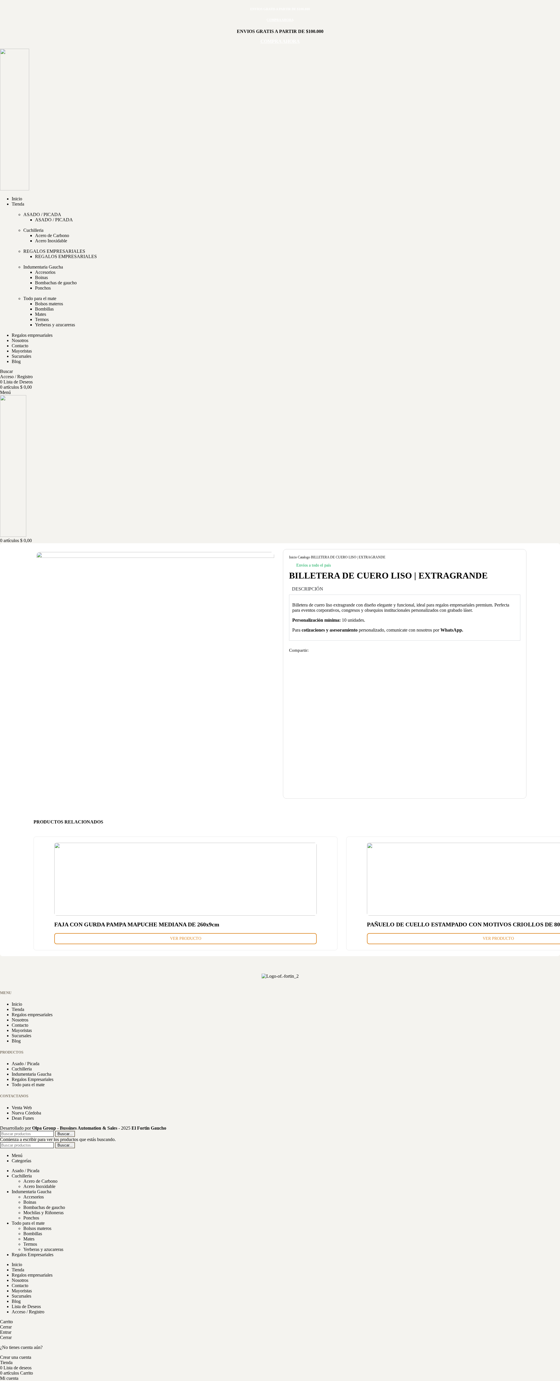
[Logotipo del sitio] (14, 188)
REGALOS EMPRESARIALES (54, 251)
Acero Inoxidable (51, 240)
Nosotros (20, 1019)
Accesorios (45, 272)
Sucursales (21, 1035)
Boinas (41, 277)
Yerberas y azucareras (55, 324)
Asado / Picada (25, 1063)
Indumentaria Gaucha (43, 266)
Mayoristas (22, 1030)
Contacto (20, 1025)
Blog (16, 1040)
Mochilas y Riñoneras (43, 1212)
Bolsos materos (49, 303)
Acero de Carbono (52, 235)
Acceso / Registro (28, 1311)
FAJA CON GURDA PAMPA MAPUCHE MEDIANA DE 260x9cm (136, 924)
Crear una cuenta (15, 1357)
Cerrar (6, 1326)
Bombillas (44, 308)
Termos (42, 319)
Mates (40, 314)
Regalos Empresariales (32, 1079)
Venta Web (22, 1107)
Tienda (18, 1009)
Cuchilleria (33, 230)
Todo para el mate (39, 298)
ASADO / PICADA (42, 214)
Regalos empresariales (32, 1014)
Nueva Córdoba (26, 1112)
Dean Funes (23, 1118)
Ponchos (43, 287)
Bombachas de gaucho (56, 282)
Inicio (293, 557)
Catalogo (304, 557)
